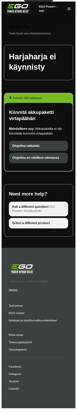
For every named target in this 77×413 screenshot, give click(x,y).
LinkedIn (14, 388)
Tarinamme (16, 305)
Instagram (15, 373)
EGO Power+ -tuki (48, 8)
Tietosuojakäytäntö (20, 342)
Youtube (14, 381)
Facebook (15, 366)
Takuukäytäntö (18, 349)
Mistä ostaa (16, 334)
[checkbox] (38, 146)
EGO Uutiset (16, 313)
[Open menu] (69, 8)
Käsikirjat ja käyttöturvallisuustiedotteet (33, 320)
